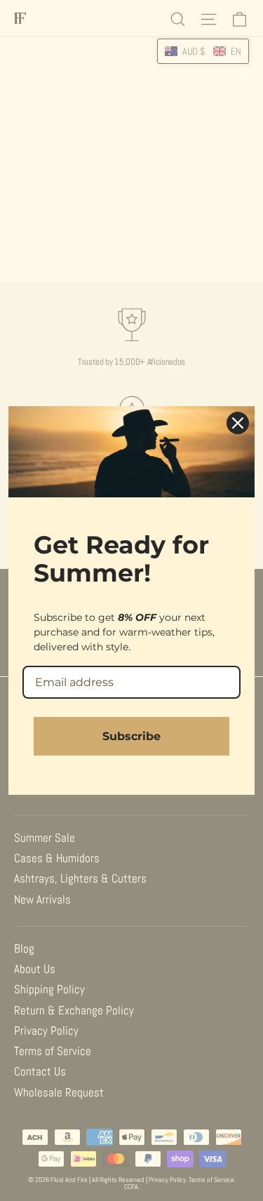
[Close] (238, 423)
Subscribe (131, 736)
